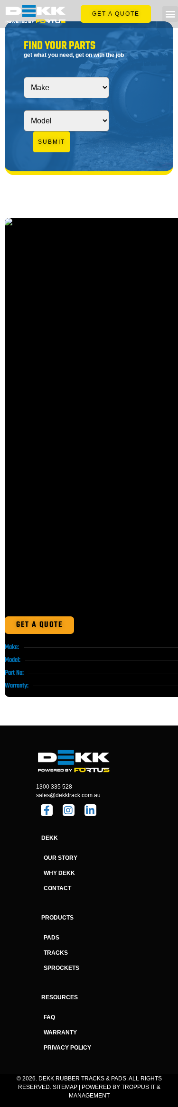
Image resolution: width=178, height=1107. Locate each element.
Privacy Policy (67, 1047)
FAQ (49, 1017)
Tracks (56, 952)
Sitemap (65, 1087)
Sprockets (61, 968)
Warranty (60, 1032)
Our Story (60, 858)
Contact (57, 888)
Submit (51, 142)
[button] (170, 14)
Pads (51, 937)
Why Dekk (59, 873)
